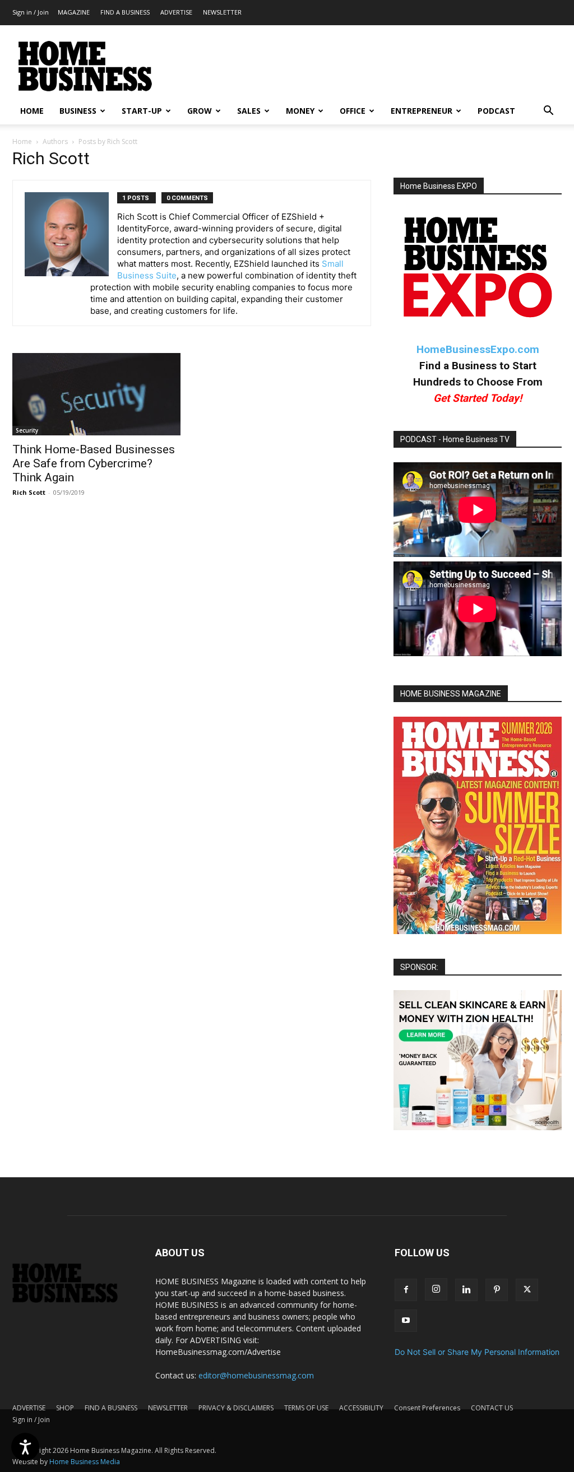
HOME (32, 110)
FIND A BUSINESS (125, 12)
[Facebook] (406, 1290)
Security (27, 430)
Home (22, 141)
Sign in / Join (30, 12)
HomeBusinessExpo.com (477, 349)
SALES (249, 110)
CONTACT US (492, 1408)
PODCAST (496, 110)
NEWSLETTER (222, 12)
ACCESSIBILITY (361, 1408)
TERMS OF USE (306, 1408)
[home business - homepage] (72, 1299)
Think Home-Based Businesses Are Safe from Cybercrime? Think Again (93, 463)
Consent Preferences (427, 1408)
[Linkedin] (466, 1290)
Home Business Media (84, 1461)
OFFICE (352, 110)
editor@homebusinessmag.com (256, 1375)
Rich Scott (28, 492)
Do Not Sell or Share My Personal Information (477, 1352)
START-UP (142, 110)
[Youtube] (406, 1321)
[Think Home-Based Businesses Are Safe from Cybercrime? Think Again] (96, 394)
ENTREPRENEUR (421, 110)
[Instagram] (436, 1289)
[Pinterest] (496, 1290)
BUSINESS (77, 110)
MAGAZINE (74, 12)
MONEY (300, 110)
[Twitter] (527, 1290)
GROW (199, 110)
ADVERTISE (176, 12)
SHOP (65, 1408)
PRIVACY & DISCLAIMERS (236, 1408)
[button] (548, 111)
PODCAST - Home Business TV (455, 439)
